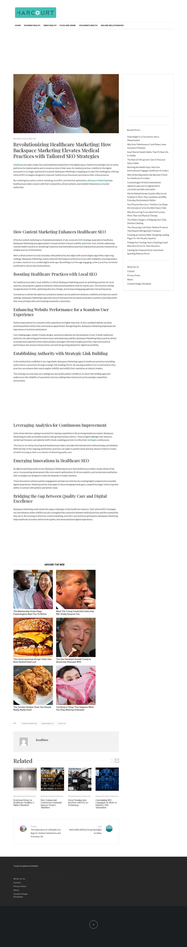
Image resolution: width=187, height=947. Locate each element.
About (130, 279)
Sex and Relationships (112, 25)
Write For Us (133, 267)
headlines (42, 740)
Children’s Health (88, 25)
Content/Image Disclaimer (139, 283)
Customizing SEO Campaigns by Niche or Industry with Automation (106, 804)
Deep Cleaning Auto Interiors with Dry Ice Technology (78, 802)
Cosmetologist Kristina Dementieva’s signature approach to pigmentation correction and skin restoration (144, 185)
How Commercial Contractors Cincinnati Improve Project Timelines (51, 804)
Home (18, 25)
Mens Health (50, 25)
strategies (92, 440)
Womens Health (32, 25)
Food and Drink (68, 25)
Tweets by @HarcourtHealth (25, 866)
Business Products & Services (24, 139)
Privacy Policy (133, 275)
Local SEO (62, 723)
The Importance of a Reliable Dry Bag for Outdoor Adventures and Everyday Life (46, 831)
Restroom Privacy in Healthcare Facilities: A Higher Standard (23, 802)
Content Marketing (30, 723)
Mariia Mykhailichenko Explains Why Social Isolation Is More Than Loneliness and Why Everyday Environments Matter (146, 197)
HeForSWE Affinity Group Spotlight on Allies (85, 829)
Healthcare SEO (48, 723)
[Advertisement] (93, 49)
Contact (131, 271)
